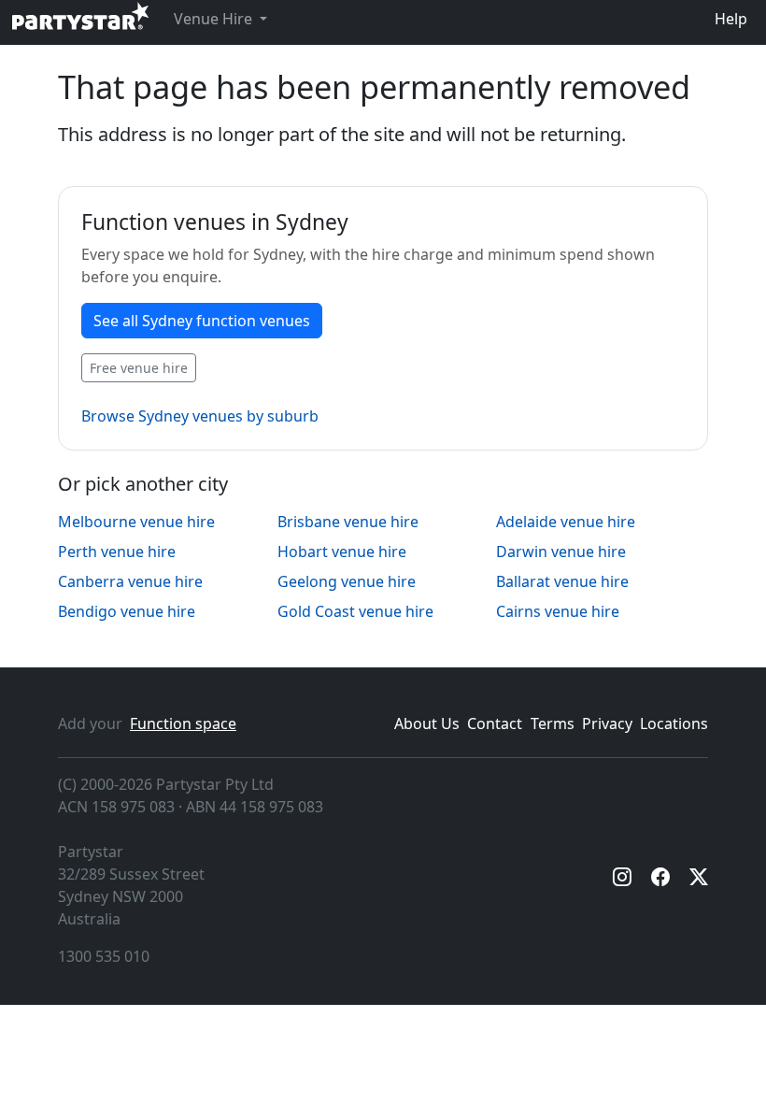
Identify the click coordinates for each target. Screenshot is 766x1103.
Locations (674, 723)
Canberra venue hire (130, 581)
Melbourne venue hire (136, 521)
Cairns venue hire (557, 611)
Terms (552, 723)
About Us (427, 723)
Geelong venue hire (346, 581)
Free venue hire (139, 368)
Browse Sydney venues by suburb (200, 416)
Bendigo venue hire (126, 611)
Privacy (607, 723)
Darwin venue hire (561, 551)
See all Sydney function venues (201, 320)
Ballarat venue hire (562, 581)
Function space (183, 723)
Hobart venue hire (341, 551)
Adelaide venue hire (565, 521)
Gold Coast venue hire (355, 611)
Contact (494, 723)
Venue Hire (215, 18)
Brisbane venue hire (347, 521)
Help (731, 18)
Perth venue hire (117, 551)
